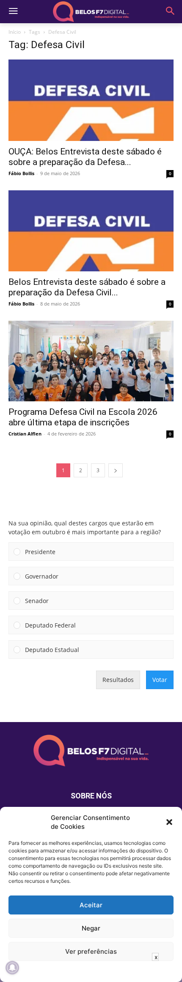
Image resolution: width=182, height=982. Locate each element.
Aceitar (91, 905)
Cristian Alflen (24, 433)
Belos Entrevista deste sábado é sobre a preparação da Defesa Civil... (86, 287)
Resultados (118, 680)
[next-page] (115, 470)
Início (14, 31)
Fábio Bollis (21, 173)
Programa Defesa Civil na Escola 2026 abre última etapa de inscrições (82, 417)
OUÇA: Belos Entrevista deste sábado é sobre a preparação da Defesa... (85, 156)
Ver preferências (91, 951)
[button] (169, 822)
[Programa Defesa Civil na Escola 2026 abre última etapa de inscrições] (91, 361)
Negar (91, 928)
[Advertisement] (91, 971)
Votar (159, 680)
